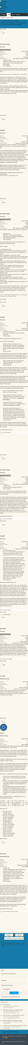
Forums (10, 14)
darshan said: (6, 868)
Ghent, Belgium (24, 641)
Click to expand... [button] (7, 66)
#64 (4, 306)
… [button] (12, 935)
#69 (4, 722)
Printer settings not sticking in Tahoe (12, 1020)
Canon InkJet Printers (8, 1007)
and (7, 519)
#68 (4, 665)
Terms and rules (11, 1036)
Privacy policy (19, 1036)
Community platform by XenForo (13, 1042)
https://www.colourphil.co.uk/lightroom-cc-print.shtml (13, 74)
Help (24, 1036)
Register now (16, 996)
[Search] (25, 14)
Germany (25, 57)
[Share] (3, 31)
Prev (7, 935)
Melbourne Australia (23, 865)
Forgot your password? (7, 985)
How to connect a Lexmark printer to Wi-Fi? (13, 1015)
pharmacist (4, 26)
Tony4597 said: (6, 233)
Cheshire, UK (25, 141)
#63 (4, 202)
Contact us (4, 1036)
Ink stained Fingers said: (9, 331)
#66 (4, 525)
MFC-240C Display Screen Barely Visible (13, 1010)
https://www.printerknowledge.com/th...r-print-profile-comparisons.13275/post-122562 (13, 295)
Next (21, 935)
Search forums (10, 17)
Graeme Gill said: (7, 60)
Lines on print (6, 1004)
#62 (4, 119)
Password (3, 980)
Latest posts (4, 1002)
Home (3, 14)
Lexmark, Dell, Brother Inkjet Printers (11, 1012)
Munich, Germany (23, 687)
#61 (4, 33)
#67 (4, 617)
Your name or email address (8, 973)
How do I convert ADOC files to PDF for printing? (15, 1025)
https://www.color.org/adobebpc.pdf (9, 175)
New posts (3, 17)
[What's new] (23, 14)
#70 (4, 842)
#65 (4, 458)
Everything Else (6, 1023)
